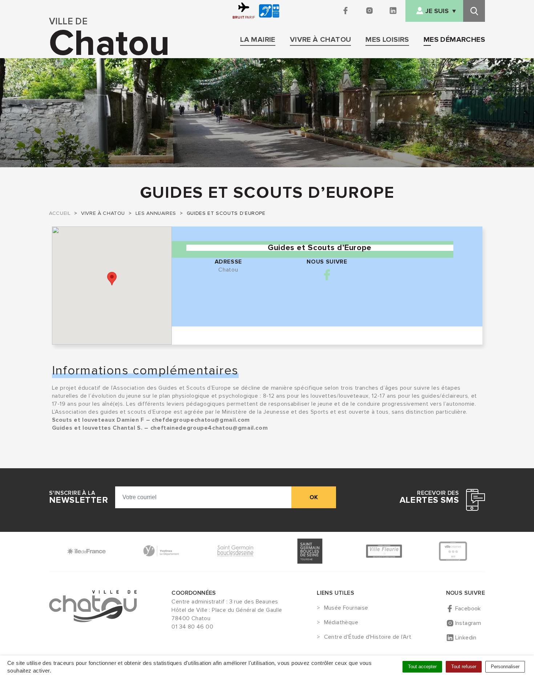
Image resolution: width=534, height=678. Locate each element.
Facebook (326, 274)
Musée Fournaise (346, 608)
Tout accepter (422, 666)
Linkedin (466, 637)
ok (314, 497)
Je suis (437, 11)
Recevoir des (429, 497)
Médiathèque (341, 622)
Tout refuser (463, 666)
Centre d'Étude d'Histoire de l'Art (367, 637)
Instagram (468, 623)
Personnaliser (505, 666)
